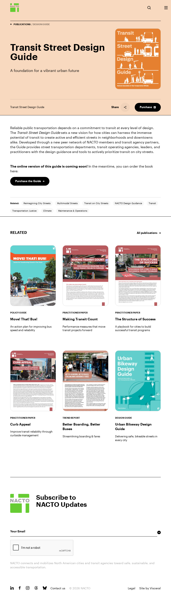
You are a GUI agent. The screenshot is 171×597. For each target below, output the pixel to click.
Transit (152, 203)
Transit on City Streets (96, 203)
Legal (131, 588)
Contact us (57, 588)
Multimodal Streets (67, 203)
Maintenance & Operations (72, 210)
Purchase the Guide (28, 181)
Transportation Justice (24, 210)
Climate (47, 210)
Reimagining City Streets (37, 203)
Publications (22, 24)
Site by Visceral (150, 588)
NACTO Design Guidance (128, 203)
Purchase (146, 107)
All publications (147, 232)
